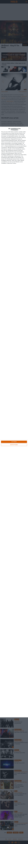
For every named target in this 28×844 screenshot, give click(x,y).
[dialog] (14, 422)
